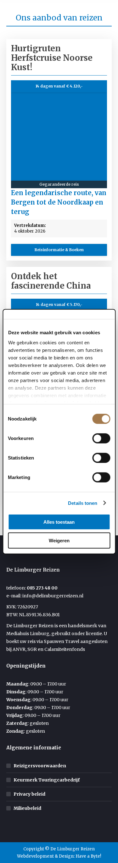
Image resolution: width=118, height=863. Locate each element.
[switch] (101, 438)
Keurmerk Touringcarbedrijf (47, 780)
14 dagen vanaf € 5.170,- (59, 304)
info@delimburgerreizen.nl (52, 596)
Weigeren (59, 540)
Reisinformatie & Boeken (59, 249)
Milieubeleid (27, 808)
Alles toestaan (59, 522)
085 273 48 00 (42, 588)
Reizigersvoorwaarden (40, 766)
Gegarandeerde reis (59, 184)
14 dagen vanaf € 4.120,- (59, 86)
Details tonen (82, 502)
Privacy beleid (29, 794)
